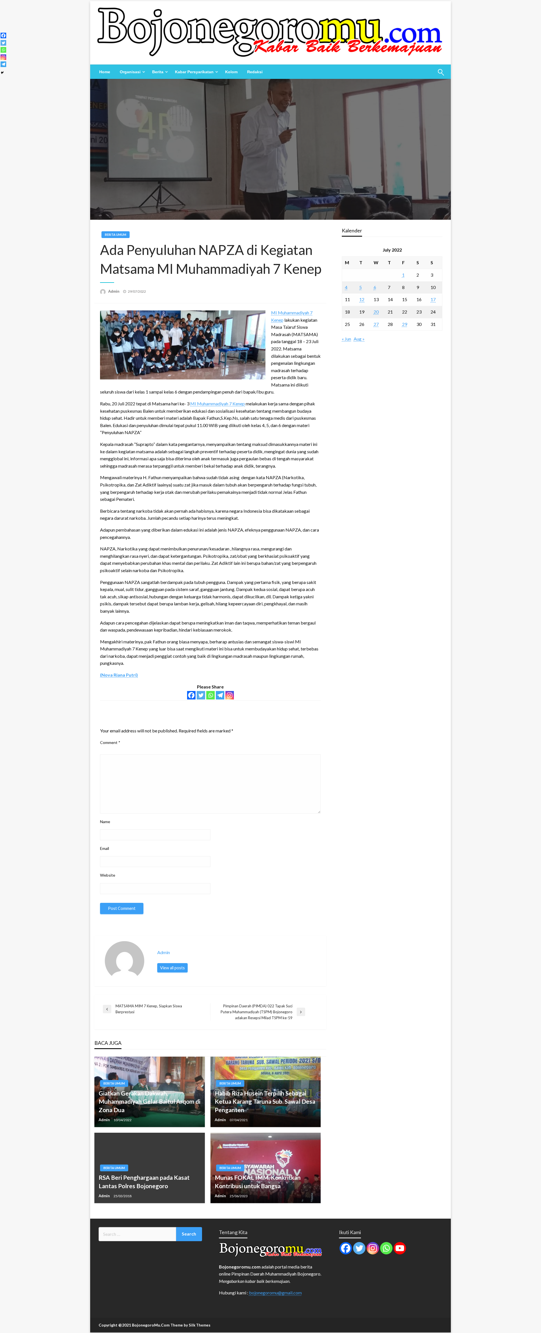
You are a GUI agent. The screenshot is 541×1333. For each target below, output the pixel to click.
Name (105, 821)
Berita (157, 72)
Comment (110, 742)
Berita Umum (115, 234)
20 (376, 311)
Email (104, 848)
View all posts (172, 967)
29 (404, 324)
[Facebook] (191, 695)
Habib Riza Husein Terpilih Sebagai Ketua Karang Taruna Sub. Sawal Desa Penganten (265, 1101)
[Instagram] (229, 695)
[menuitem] (104, 72)
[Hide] (2, 72)
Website (107, 875)
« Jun (346, 338)
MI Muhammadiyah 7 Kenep (217, 403)
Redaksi (255, 72)
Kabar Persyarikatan (194, 72)
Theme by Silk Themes (190, 1325)
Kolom (231, 72)
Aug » (359, 338)
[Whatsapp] (210, 695)
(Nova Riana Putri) (119, 674)
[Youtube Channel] (400, 1248)
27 (376, 324)
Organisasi (130, 72)
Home (104, 72)
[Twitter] (201, 695)
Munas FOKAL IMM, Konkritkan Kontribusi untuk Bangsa (258, 1181)
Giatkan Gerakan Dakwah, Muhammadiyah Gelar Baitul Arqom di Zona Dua (149, 1101)
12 (361, 299)
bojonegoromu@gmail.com (275, 1292)
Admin (114, 291)
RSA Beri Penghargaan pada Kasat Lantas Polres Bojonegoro (144, 1181)
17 (433, 299)
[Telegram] (220, 695)
